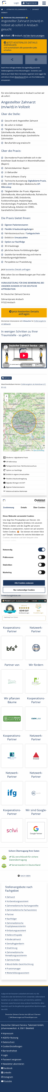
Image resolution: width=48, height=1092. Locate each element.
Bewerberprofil (20, 77)
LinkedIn (7, 1072)
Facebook (7, 1068)
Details (24, 507)
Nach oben (25, 876)
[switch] (41, 557)
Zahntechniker (13, 960)
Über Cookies (39, 507)
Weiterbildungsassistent (17, 973)
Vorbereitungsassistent (17, 901)
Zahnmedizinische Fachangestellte (22, 905)
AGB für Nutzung (10, 1037)
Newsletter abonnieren (13, 1064)
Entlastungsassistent (16, 930)
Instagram (8, 1077)
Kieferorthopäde (14, 935)
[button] (44, 4)
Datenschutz (8, 1042)
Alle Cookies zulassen (24, 583)
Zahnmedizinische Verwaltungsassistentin (16, 954)
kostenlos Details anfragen (18, 269)
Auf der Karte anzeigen (33, 35)
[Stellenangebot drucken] (36, 59)
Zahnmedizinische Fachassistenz (21, 910)
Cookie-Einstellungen (12, 1046)
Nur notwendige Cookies (24, 590)
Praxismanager (13, 968)
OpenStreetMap (38, 450)
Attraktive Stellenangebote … (18, 9)
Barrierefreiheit (10, 1050)
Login (16, 3)
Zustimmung (8, 507)
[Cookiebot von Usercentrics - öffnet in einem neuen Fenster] (34, 500)
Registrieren (31, 3)
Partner (10, 914)
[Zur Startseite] (2, 9)
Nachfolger (11, 918)
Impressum (8, 1033)
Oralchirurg (11, 948)
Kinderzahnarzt (13, 939)
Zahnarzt (35, 9)
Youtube (8, 1081)
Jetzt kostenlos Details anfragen (25, 313)
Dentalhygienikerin (15, 943)
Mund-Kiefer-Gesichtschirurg (19, 964)
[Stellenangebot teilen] (12, 59)
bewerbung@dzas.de (11, 595)
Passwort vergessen (12, 1059)
